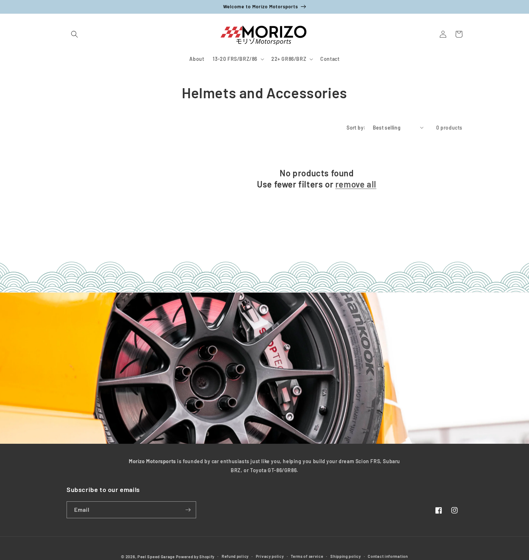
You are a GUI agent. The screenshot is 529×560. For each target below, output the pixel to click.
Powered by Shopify (195, 556)
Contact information (388, 556)
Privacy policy (270, 556)
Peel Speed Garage (156, 556)
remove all (355, 184)
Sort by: (356, 128)
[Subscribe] (188, 509)
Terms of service (307, 556)
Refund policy (235, 556)
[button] (74, 34)
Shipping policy (345, 556)
